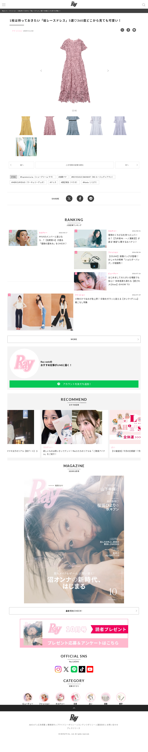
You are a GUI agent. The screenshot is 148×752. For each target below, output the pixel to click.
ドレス (53, 182)
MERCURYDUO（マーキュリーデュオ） (29, 182)
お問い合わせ (112, 725)
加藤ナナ (63, 177)
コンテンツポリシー (86, 725)
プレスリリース (73, 728)
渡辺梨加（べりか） (70, 182)
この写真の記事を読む (75, 165)
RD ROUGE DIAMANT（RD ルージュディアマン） (93, 177)
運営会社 (101, 725)
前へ (22, 165)
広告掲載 (42, 725)
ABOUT (32, 725)
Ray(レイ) (4, 11)
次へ (127, 165)
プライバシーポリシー (66, 725)
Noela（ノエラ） (91, 182)
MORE (74, 339)
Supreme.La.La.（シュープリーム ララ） (37, 177)
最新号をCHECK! (74, 611)
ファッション (12, 11)
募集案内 (51, 725)
